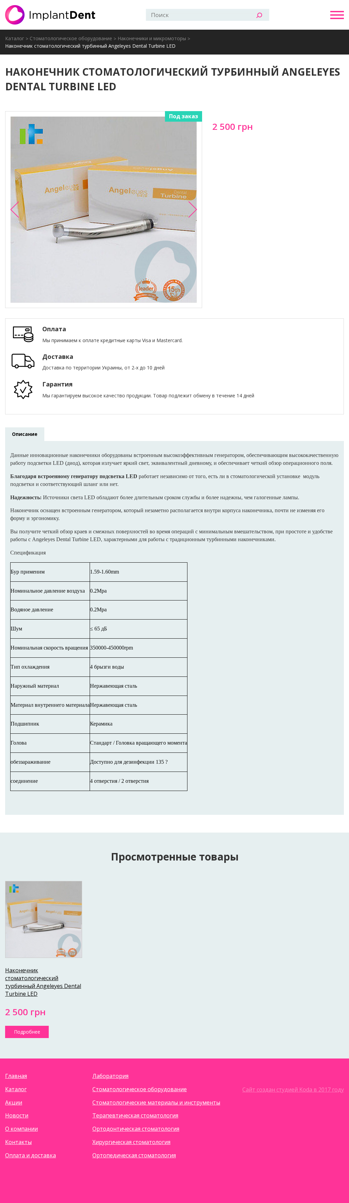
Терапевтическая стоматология (135, 1115)
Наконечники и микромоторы (152, 38)
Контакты (18, 1142)
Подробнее (27, 1032)
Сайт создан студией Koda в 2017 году (293, 1089)
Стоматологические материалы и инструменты (156, 1102)
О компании (21, 1128)
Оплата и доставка (30, 1155)
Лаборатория (110, 1076)
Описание (24, 434)
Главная (16, 1076)
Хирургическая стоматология (131, 1142)
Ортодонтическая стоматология (135, 1128)
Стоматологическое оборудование (71, 38)
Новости (16, 1115)
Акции (13, 1102)
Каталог (14, 38)
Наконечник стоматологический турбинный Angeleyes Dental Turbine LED (90, 46)
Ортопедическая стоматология (134, 1155)
